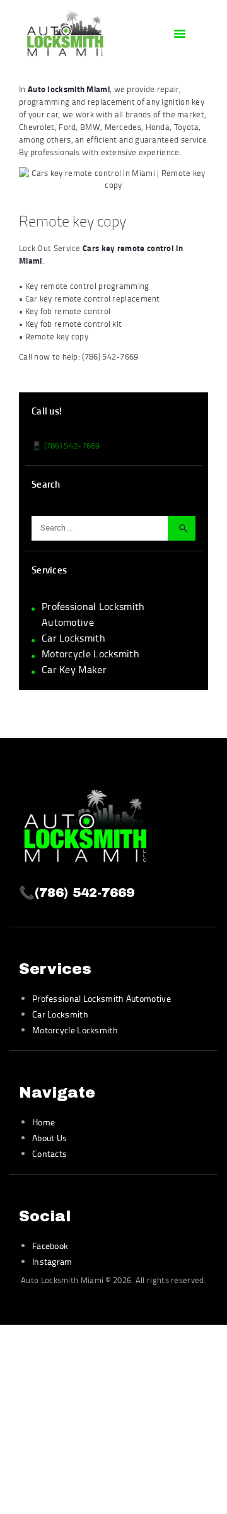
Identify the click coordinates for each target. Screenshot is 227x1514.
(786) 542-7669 (110, 356)
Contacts (49, 1153)
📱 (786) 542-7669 (66, 445)
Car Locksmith (73, 638)
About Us (49, 1138)
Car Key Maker (74, 669)
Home (43, 1122)
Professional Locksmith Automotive (101, 998)
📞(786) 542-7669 (76, 893)
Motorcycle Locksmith (90, 653)
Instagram (52, 1261)
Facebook (50, 1246)
